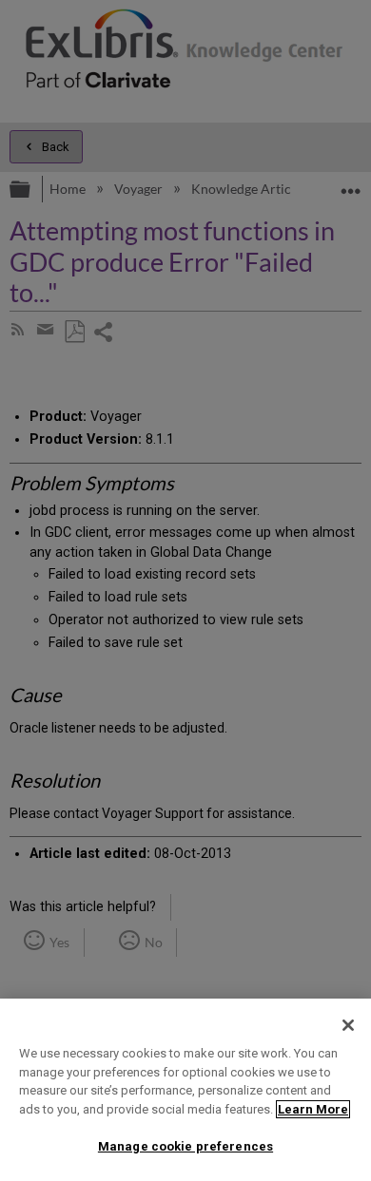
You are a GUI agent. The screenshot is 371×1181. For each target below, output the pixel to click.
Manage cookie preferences (185, 1146)
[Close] (348, 1025)
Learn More (313, 1109)
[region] (185, 1090)
